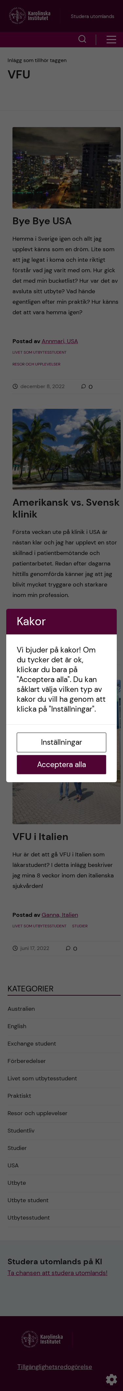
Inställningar (61, 742)
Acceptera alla (61, 764)
